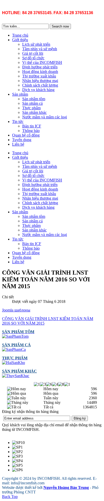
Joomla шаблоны (16, 310)
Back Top (10, 496)
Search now (60, 26)
